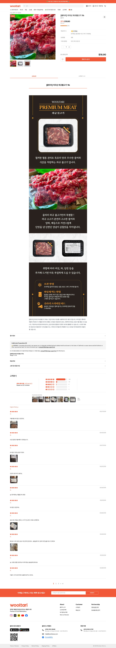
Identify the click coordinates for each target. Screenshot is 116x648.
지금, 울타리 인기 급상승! (15, 12)
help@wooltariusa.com (51, 634)
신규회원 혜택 (63, 610)
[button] (64, 25)
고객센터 (78, 607)
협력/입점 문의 (95, 607)
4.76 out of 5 (28, 383)
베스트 (21, 9)
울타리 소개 (62, 607)
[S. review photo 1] (14, 526)
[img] (14, 411)
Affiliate (54, 646)
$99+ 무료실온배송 (38, 9)
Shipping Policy (45, 646)
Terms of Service (14, 646)
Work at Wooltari (64, 615)
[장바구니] (105, 6)
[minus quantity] (63, 47)
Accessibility (49, 637)
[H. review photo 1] (14, 424)
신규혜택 (65, 9)
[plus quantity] (69, 47)
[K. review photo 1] (14, 479)
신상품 (30, 9)
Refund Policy (35, 646)
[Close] (104, 1)
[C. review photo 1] (14, 458)
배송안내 (78, 610)
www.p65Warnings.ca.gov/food (47, 347)
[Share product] (104, 17)
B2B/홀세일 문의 (95, 610)
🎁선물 (70, 9)
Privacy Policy (25, 646)
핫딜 (26, 9)
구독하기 (92, 593)
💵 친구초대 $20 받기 (50, 9)
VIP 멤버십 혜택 (63, 612)
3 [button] (58, 583)
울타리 (62, 18)
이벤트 (59, 9)
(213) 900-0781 (88, 629)
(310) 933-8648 (50, 629)
